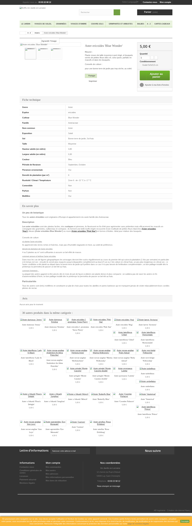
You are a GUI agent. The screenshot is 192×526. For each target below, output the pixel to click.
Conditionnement (148, 61)
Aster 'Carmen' (78, 427)
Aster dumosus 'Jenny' (31, 325)
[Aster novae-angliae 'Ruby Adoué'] (124, 351)
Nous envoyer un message (108, 486)
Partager (91, 76)
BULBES (140, 24)
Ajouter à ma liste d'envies (156, 85)
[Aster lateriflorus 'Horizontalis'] (147, 333)
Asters (37, 33)
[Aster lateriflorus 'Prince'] (147, 408)
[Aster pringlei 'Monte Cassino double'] (101, 370)
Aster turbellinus (147, 374)
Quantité (144, 54)
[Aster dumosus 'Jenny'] (31, 320)
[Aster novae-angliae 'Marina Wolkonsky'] (101, 351)
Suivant (77, 54)
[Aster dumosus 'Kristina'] (54, 321)
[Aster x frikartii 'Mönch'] (77, 394)
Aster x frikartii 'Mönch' (78, 399)
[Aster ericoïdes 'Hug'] (124, 320)
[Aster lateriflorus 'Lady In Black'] (31, 351)
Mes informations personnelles (60, 477)
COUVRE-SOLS (97, 24)
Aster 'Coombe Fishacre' (124, 401)
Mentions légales (27, 483)
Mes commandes (53, 467)
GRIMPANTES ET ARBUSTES (121, 24)
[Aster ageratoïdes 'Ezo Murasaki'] (54, 423)
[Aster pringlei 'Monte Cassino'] (77, 370)
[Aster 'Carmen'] (77, 422)
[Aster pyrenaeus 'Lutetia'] (124, 370)
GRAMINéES (61, 24)
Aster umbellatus (147, 386)
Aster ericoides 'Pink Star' (101, 327)
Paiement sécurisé (28, 479)
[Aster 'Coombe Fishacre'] (124, 395)
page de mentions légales (138, 524)
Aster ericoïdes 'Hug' (124, 325)
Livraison (24, 476)
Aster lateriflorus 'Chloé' (124, 340)
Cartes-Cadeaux (162, 24)
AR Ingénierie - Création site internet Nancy (172, 510)
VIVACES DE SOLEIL (43, 24)
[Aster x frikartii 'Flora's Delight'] (31, 395)
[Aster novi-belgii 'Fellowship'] (147, 351)
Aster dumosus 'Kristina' (54, 327)
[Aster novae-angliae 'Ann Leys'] (31, 423)
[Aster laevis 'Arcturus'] (147, 320)
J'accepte (185, 521)
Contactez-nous (150, 2)
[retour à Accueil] (22, 33)
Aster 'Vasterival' (147, 399)
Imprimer (93, 81)
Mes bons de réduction (56, 480)
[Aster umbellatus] (147, 381)
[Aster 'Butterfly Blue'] (101, 394)
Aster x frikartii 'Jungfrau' (54, 401)
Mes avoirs (51, 470)
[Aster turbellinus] (147, 369)
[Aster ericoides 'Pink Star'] (101, 321)
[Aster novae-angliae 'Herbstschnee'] (77, 351)
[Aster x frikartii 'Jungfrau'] (54, 395)
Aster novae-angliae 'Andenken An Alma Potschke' (54, 363)
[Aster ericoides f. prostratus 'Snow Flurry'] (77, 321)
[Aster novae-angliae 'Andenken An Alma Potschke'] (54, 352)
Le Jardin (25, 24)
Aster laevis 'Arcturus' (147, 325)
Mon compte (165, 2)
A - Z (149, 24)
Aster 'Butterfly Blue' (101, 399)
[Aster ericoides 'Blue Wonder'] (30, 53)
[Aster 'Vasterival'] (147, 394)
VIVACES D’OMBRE (79, 24)
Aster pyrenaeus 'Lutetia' (124, 376)
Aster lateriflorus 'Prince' (148, 414)
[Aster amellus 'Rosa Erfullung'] (101, 423)
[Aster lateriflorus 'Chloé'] (124, 333)
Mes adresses (52, 474)
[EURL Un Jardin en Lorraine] (44, 12)
